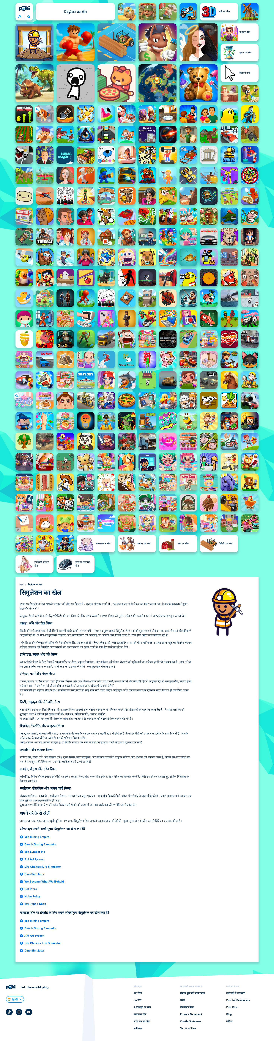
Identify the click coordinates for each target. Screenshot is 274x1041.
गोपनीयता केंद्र (187, 1007)
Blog (229, 1014)
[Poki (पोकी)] (24, 8)
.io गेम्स (137, 1000)
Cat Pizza (30, 889)
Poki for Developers (238, 1000)
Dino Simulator (34, 874)
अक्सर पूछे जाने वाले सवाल (192, 993)
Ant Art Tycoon (34, 859)
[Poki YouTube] (28, 1012)
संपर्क (182, 1000)
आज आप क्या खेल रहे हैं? (28, 16)
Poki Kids (231, 1007)
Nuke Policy (32, 896)
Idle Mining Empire (36, 836)
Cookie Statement (191, 1021)
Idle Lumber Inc (34, 851)
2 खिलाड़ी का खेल (142, 1007)
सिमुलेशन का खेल (35, 585)
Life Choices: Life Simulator (42, 866)
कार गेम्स (138, 993)
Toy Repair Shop (35, 903)
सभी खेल (138, 1028)
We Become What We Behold (44, 881)
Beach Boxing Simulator (40, 844)
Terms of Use (188, 1028)
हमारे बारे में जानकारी (235, 993)
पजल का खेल (140, 1014)
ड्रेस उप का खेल (141, 1021)
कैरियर (229, 1021)
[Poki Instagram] (19, 1012)
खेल (21, 585)
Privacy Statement (191, 1014)
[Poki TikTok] (9, 1012)
